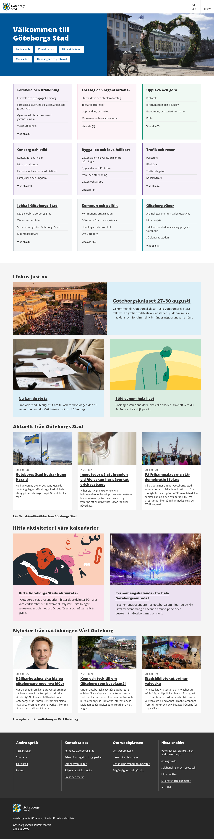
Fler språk (22, 764)
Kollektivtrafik (154, 178)
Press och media (74, 777)
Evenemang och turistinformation (166, 111)
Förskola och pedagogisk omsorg (36, 98)
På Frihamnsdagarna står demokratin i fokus (167, 477)
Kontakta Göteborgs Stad (79, 750)
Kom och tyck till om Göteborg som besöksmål (103, 681)
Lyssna (20, 770)
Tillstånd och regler (93, 104)
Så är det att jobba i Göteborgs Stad (38, 227)
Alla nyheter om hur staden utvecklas (168, 213)
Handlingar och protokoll (52, 59)
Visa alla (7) (156, 126)
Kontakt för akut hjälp (30, 157)
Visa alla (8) (28, 242)
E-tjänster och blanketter (176, 780)
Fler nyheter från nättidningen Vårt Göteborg (45, 719)
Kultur (150, 118)
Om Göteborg (90, 234)
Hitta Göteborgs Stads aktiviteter (48, 593)
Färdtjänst (152, 164)
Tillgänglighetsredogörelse (128, 770)
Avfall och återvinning (94, 175)
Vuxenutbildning (27, 125)
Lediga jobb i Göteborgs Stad (34, 213)
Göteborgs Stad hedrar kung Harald (41, 477)
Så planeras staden (157, 237)
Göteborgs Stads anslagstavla (99, 220)
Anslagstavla (168, 761)
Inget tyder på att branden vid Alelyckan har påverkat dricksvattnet (104, 479)
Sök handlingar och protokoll (178, 767)
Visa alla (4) (96, 126)
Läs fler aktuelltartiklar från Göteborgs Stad (45, 516)
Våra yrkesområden (29, 220)
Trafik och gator (155, 171)
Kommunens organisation (97, 213)
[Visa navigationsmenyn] (207, 7)
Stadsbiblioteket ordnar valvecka (166, 681)
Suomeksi (22, 757)
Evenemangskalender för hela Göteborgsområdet (142, 595)
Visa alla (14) (92, 242)
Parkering (152, 157)
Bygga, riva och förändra (96, 168)
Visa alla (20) (27, 186)
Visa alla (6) (28, 134)
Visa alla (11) (91, 190)
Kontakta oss (46, 49)
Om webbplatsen (123, 750)
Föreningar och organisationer (100, 118)
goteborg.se (20, 818)
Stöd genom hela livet (134, 398)
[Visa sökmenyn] (194, 7)
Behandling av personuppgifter (131, 764)
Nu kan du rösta (33, 398)
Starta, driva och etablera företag (101, 98)
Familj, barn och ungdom (32, 178)
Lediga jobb (23, 49)
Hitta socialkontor (27, 164)
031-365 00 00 (21, 828)
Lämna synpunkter (76, 764)
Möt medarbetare (27, 234)
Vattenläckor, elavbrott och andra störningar (102, 159)
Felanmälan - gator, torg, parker (83, 757)
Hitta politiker (169, 774)
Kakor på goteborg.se (125, 757)
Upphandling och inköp (95, 111)
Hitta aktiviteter (71, 49)
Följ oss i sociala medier (78, 770)
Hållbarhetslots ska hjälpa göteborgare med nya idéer (40, 681)
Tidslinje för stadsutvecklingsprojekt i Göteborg (168, 229)
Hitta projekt (153, 220)
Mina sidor (22, 59)
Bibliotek (151, 98)
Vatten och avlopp (92, 181)
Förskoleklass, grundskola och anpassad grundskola (41, 106)
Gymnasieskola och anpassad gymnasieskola (34, 117)
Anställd (166, 787)
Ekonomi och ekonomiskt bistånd (37, 171)
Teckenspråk (23, 750)
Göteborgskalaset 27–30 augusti (152, 301)
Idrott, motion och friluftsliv (162, 104)
